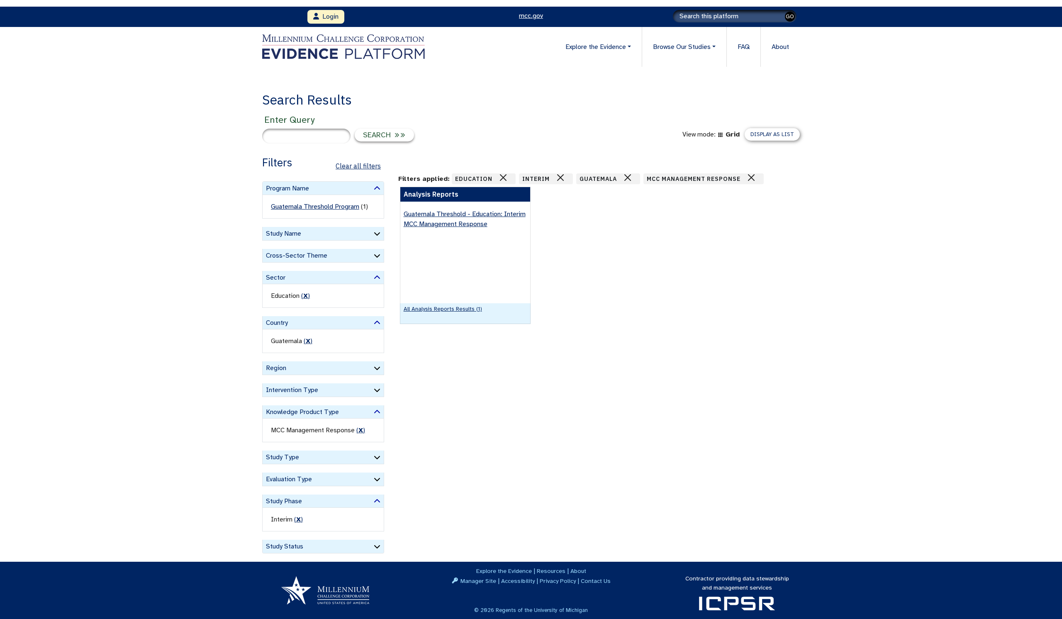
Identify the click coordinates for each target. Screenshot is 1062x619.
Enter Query (289, 119)
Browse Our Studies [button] (682, 47)
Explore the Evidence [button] (595, 47)
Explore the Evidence (504, 571)
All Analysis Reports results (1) (443, 308)
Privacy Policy (558, 581)
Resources (551, 571)
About (780, 47)
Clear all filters (358, 166)
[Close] (503, 177)
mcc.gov (531, 16)
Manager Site (478, 581)
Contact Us (596, 581)
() (305, 296)
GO (790, 16)
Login (329, 16)
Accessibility (518, 581)
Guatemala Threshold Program (315, 206)
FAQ (744, 47)
